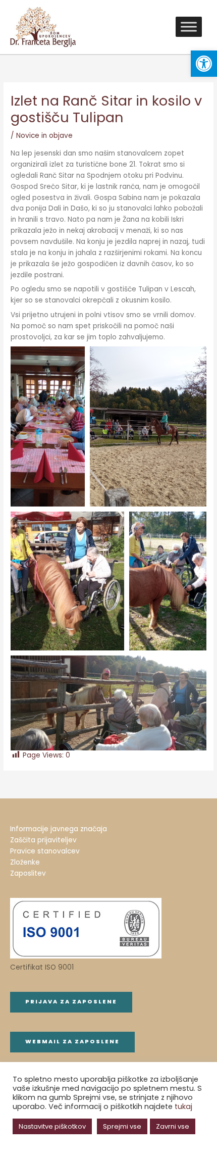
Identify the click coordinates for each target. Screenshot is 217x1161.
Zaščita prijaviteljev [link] (43, 840)
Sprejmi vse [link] (122, 1126)
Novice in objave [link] (44, 135)
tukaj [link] (183, 1106)
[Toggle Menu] (189, 27)
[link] (204, 64)
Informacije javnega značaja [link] (58, 829)
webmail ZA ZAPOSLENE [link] (72, 1041)
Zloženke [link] (25, 862)
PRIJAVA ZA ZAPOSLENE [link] (71, 1001)
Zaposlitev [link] (28, 873)
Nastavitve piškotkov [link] (52, 1126)
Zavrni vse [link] (172, 1126)
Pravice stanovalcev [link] (45, 851)
